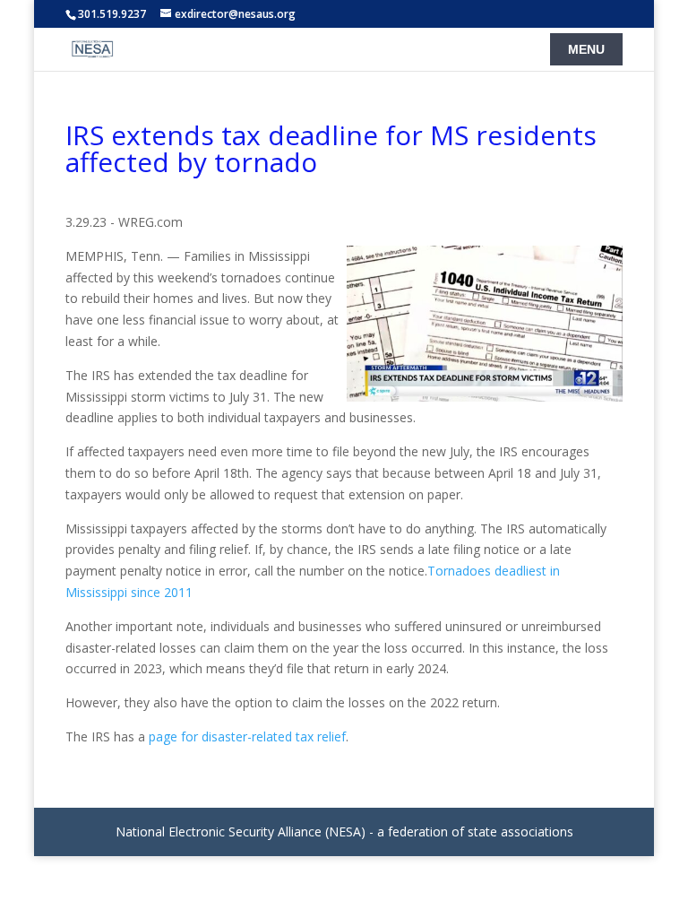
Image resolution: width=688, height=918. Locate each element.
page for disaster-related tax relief (247, 736)
